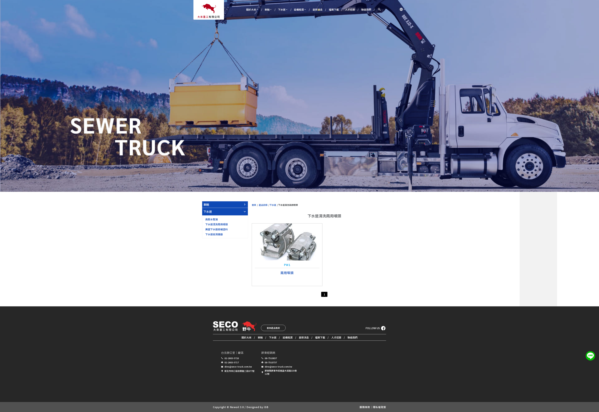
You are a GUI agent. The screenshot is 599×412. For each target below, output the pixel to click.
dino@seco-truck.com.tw (238, 366)
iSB (266, 407)
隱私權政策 (379, 407)
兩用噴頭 (287, 272)
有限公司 (208, 16)
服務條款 (365, 407)
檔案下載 (334, 9)
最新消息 (318, 9)
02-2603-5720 (231, 358)
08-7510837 (271, 358)
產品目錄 (263, 204)
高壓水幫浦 (211, 219)
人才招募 (350, 9)
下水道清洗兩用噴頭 (216, 224)
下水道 (281, 9)
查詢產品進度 (273, 327)
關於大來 (251, 9)
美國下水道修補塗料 (216, 229)
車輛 (267, 9)
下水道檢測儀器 (214, 234)
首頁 (254, 204)
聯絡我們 (366, 9)
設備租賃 (299, 9)
